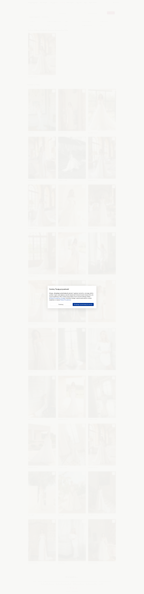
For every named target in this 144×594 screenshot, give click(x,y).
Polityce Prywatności (65, 300)
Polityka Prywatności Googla (57, 298)
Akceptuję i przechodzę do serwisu (83, 304)
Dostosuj (60, 304)
